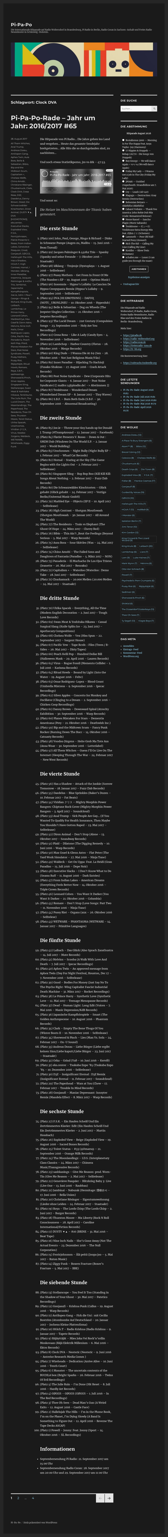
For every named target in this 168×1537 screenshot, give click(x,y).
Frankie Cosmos (144, 480)
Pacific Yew (23, 336)
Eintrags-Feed (130, 649)
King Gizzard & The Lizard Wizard (135, 539)
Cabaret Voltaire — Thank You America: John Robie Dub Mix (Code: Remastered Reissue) (139, 213)
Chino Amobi (18, 181)
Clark (29, 188)
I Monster (128, 515)
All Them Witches (20, 143)
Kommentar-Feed (132, 653)
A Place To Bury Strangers (137, 440)
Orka (13, 336)
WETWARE (16, 439)
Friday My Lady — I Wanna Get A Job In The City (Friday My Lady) (138, 175)
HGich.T (15, 264)
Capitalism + (17, 174)
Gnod (24, 250)
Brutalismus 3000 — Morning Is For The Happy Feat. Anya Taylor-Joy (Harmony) (139, 144)
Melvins (15, 326)
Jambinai (21, 284)
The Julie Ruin (18, 398)
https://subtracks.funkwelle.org (140, 363)
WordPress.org (131, 656)
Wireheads (16, 443)
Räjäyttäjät (16, 364)
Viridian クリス (18, 429)
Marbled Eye (17, 319)
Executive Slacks (20, 226)
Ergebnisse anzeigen (139, 277)
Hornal (24, 267)
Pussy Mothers (18, 357)
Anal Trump (17, 146)
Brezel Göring (131, 452)
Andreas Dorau (19, 150)
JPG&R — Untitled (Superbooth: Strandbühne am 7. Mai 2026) (139, 185)
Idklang (25, 271)
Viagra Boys (146, 620)
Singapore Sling (19, 384)
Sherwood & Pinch (20, 377)
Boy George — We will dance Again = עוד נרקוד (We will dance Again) (138, 164)
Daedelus (16, 198)
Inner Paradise (18, 274)
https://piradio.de (132, 335)
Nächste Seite (109, 1502)
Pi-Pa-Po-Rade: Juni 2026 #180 (139, 400)
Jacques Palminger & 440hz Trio (21, 281)
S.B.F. (20, 370)
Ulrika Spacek (18, 422)
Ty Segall (128, 620)
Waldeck (25, 436)
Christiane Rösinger (21, 184)
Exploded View (19, 229)
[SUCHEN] (154, 109)
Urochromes (17, 426)
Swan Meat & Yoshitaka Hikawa (21, 391)
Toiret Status (25, 419)
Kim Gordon (130, 532)
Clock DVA (16, 191)
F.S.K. (13, 233)
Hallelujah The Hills (21, 257)
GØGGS (26, 253)
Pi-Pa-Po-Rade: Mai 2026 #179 (139, 403)
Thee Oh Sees (130, 615)
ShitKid (127, 603)
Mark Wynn (129, 563)
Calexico (128, 458)
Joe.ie (14, 295)
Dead (22, 202)
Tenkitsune (26, 395)
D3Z (19, 195)
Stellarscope (17, 388)
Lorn (126, 557)
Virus (13, 432)
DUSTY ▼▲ (26, 212)
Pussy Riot (16, 360)
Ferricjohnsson (19, 236)
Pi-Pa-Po (21, 24)
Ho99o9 (143, 509)
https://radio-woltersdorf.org (139, 338)
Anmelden (128, 646)
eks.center (16, 222)
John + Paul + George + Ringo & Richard (21, 298)
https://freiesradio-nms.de (137, 345)
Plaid (24, 343)
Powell (26, 353)
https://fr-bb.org (132, 349)
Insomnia (16, 277)
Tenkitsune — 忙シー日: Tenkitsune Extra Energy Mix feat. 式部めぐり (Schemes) (137, 230)
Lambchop (17, 308)
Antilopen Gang (19, 153)
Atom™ (127, 446)
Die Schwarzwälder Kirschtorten (20, 205)
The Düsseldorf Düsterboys (138, 609)
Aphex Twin (17, 157)
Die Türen (148, 469)
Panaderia (16, 339)
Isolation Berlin (131, 521)
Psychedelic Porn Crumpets (138, 580)
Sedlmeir (128, 592)
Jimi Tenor (129, 526)
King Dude (26, 302)
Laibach (15, 305)
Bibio (25, 164)
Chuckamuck (18, 188)
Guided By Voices (133, 492)
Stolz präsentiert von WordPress (40, 1522)
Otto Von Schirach (133, 569)
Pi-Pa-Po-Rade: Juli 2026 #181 (139, 396)
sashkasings (17, 374)
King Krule (129, 546)
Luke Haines (141, 557)
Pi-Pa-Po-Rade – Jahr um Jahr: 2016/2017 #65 (53, 122)
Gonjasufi (16, 253)
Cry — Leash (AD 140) (137, 192)
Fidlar (126, 480)
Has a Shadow (18, 260)
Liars (144, 551)
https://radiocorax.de (134, 342)
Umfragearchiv (131, 284)
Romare (22, 367)
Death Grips (130, 469)
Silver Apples (18, 381)
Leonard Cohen (19, 315)
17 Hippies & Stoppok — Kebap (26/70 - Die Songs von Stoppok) (138, 154)
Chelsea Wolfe (18, 178)
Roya (13, 370)
